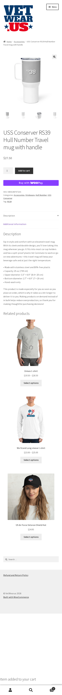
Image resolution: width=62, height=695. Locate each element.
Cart (47, 688)
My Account (10, 690)
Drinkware (30, 195)
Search (31, 690)
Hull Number (41, 195)
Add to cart (24, 170)
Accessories (19, 41)
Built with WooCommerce (16, 597)
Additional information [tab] (14, 224)
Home (9, 41)
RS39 (9, 201)
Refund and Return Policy (15, 575)
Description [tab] (9, 215)
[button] (54, 56)
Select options (31, 382)
